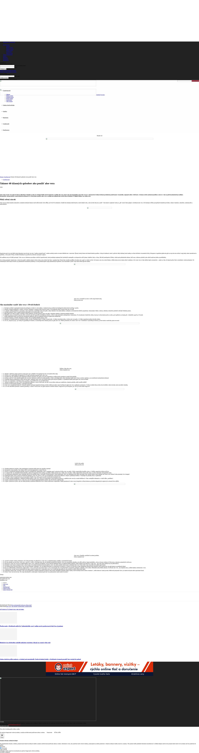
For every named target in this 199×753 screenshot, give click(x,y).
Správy (5, 56)
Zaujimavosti (6, 587)
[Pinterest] (13, 189)
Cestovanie (9, 51)
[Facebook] (2, 189)
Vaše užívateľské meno (20, 65)
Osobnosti (5, 58)
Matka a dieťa (9, 47)
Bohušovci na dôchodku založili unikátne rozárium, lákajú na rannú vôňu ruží (25, 642)
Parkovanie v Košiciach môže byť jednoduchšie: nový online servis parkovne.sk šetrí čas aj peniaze (31, 626)
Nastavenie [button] (49, 732)
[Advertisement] (99, 165)
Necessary (4, 748)
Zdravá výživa (6, 588)
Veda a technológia (7, 54)
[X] (8, 189)
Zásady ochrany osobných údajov (8, 72)
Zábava (8, 46)
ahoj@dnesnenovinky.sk (14, 724)
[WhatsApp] (19, 189)
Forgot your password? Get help (8, 70)
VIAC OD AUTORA (18, 609)
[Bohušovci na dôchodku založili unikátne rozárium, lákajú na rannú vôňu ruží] (8, 639)
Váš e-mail (17, 76)
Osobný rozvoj (10, 49)
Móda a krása (9, 50)
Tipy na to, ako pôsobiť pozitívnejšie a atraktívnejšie (19, 606)
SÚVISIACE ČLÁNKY (6, 609)
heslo (15, 67)
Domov (2, 177)
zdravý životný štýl (7, 589)
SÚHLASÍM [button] (57, 732)
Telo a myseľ (9, 53)
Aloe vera (5, 584)
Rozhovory (6, 60)
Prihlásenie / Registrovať (9, 42)
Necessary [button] (2, 746)
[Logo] (48, 86)
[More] (25, 189)
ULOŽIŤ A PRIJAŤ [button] (5, 752)
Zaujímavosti (6, 44)
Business (5, 57)
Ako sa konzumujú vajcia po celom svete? (21, 605)
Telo (4, 585)
